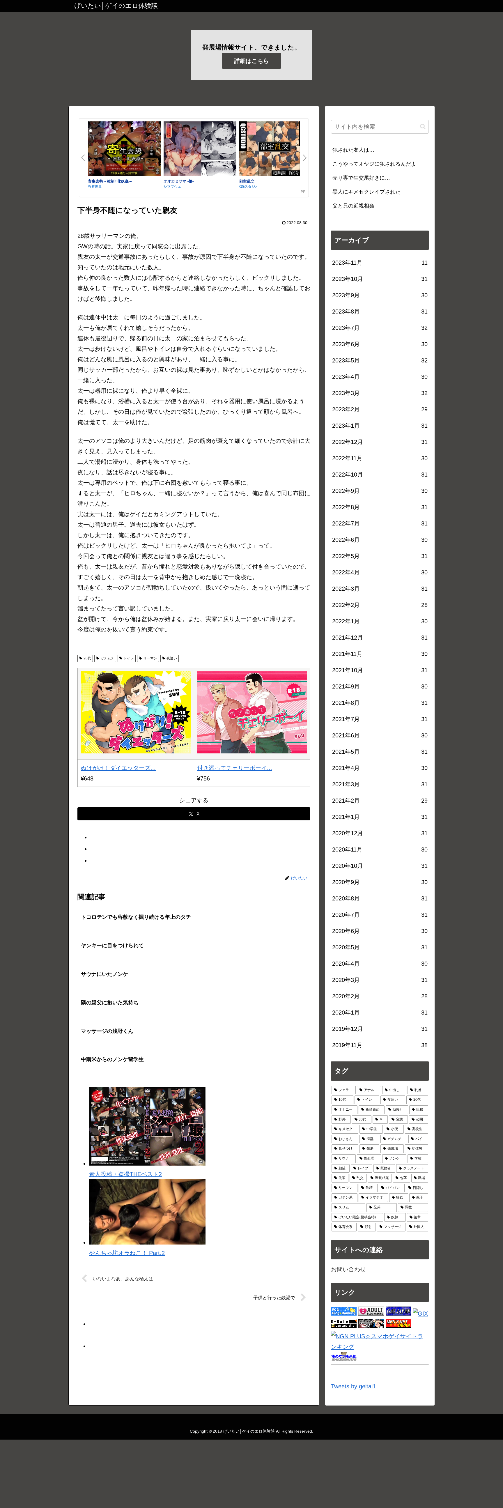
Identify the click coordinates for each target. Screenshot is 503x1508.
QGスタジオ (248, 186)
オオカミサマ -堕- (179, 181)
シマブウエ (172, 186)
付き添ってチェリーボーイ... (234, 768)
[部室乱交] (275, 149)
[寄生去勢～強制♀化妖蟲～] (124, 149)
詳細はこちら (251, 61)
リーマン (150, 658)
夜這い (172, 658)
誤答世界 (95, 186)
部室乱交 (246, 181)
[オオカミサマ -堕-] (200, 149)
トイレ (128, 658)
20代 (87, 658)
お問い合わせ (348, 1269)
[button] (423, 126)
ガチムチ (107, 658)
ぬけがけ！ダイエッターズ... (118, 768)
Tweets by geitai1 (353, 1386)
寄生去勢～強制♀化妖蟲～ (110, 181)
